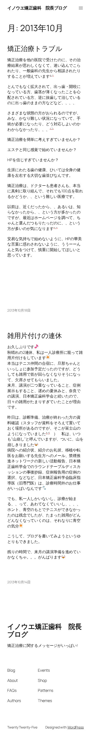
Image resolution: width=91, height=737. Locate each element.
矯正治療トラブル (34, 48)
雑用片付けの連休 (34, 335)
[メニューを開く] (81, 8)
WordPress (75, 727)
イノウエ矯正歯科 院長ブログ (37, 8)
